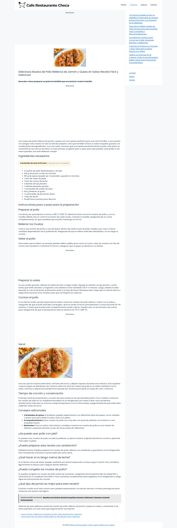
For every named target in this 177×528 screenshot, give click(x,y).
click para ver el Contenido (58, 163)
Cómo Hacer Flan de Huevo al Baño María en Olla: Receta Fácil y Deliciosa (50, 517)
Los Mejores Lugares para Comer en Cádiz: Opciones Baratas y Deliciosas (141, 40)
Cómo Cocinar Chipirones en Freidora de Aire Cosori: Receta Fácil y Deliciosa (51, 514)
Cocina (133, 4)
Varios (153, 4)
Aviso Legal (92, 525)
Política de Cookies (106, 525)
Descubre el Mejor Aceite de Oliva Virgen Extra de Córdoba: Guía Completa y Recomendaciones (143, 30)
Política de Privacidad (78, 525)
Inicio (123, 4)
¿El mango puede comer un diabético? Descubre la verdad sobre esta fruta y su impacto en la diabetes (143, 19)
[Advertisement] (70, 28)
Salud (144, 4)
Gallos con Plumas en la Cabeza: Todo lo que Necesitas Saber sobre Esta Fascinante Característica (143, 59)
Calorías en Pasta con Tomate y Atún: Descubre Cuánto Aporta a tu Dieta (143, 49)
